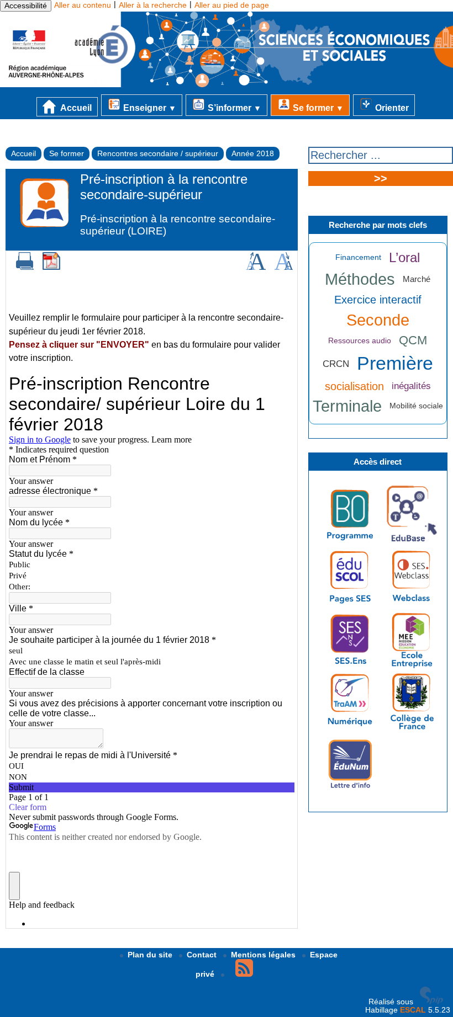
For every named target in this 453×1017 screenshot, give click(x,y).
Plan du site (151, 955)
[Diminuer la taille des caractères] (284, 267)
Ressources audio (359, 341)
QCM (413, 340)
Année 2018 (252, 154)
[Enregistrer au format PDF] (51, 267)
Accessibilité (25, 6)
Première (395, 363)
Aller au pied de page (231, 5)
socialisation (354, 386)
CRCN (336, 364)
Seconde (377, 320)
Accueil (75, 108)
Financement (358, 257)
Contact (203, 955)
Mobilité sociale (416, 406)
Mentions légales (264, 955)
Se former (317, 108)
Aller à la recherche (153, 5)
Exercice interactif (378, 300)
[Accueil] (226, 85)
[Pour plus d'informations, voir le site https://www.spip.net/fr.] (431, 1002)
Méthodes (360, 279)
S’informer (233, 108)
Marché (416, 279)
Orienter (391, 108)
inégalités (411, 386)
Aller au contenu (82, 5)
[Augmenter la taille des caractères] (256, 267)
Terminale (347, 406)
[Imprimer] (25, 267)
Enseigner (148, 108)
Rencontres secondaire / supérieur (157, 154)
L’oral (404, 258)
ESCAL (413, 1010)
